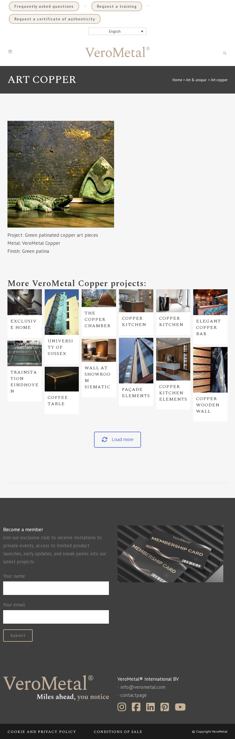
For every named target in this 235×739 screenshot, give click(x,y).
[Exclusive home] (24, 302)
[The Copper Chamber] (99, 298)
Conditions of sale (118, 731)
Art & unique (196, 79)
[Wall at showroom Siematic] (99, 350)
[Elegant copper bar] (210, 302)
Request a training (117, 6)
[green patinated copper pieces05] (60, 174)
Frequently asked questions (44, 6)
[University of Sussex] (62, 312)
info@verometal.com (142, 687)
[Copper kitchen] (136, 300)
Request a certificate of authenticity (54, 19)
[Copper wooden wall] (210, 370)
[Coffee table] (62, 379)
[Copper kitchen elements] (173, 359)
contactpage (133, 695)
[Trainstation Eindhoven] (24, 353)
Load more (123, 439)
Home (177, 79)
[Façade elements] (136, 361)
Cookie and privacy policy (41, 731)
